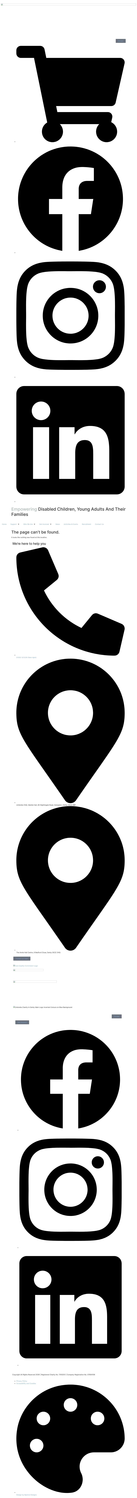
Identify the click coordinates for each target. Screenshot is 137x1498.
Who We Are (28, 524)
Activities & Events (71, 524)
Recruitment (86, 524)
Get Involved (44, 524)
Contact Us (99, 524)
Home (4, 524)
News (58, 524)
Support (14, 524)
